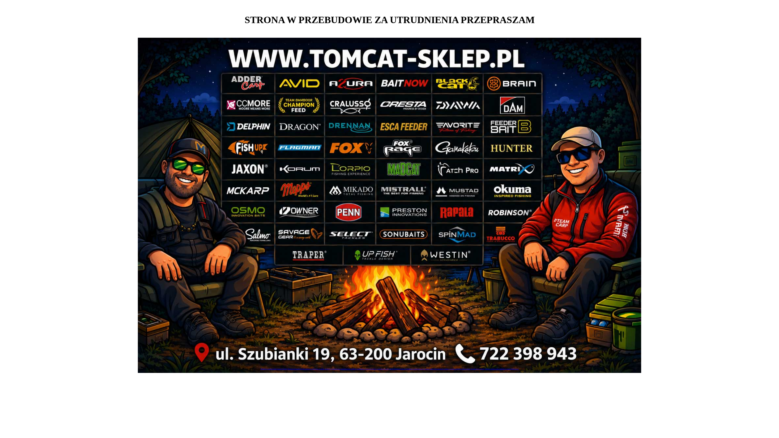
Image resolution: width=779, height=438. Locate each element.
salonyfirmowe (307, 369)
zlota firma (397, 369)
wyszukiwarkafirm (455, 369)
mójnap (446, 369)
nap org (403, 369)
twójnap (321, 369)
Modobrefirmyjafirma (295, 369)
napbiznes (502, 369)
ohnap (482, 369)
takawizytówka (439, 369)
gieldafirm (328, 369)
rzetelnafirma (361, 369)
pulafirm (353, 369)
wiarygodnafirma (370, 369)
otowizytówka (475, 369)
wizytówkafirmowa (512, 369)
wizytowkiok (466, 369)
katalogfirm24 (336, 369)
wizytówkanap (272, 369)
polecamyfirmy (346, 369)
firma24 (279, 369)
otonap (426, 369)
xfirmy (391, 369)
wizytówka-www (418, 369)
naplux (431, 369)
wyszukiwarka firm (382, 369)
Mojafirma (263, 369)
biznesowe (315, 369)
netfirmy (487, 369)
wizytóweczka (494, 369)
